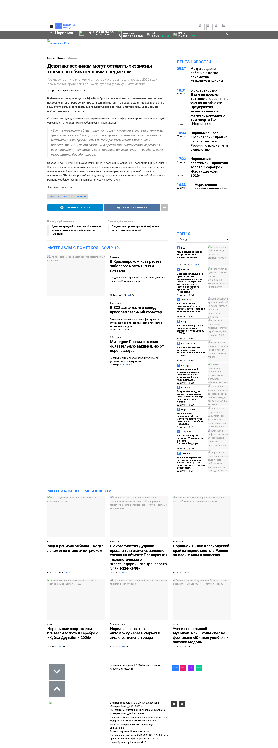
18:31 (181, 90)
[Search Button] (39, 99)
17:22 (181, 159)
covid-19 (54, 196)
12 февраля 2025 (118, 295)
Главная (51, 58)
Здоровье (186, 432)
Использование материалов (32, 55)
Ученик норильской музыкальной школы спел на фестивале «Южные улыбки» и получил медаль (188, 374)
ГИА (65, 196)
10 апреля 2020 (54, 90)
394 (192, 360)
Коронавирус (79, 196)
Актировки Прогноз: (133, 34)
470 (192, 295)
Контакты (29, 47)
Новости (61, 58)
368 (192, 383)
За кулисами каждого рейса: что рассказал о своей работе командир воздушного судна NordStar (190, 396)
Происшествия (189, 343)
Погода (28, 60)
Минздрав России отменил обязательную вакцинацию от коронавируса (137, 346)
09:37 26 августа (185, 265)
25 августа (182, 295)
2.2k (132, 295)
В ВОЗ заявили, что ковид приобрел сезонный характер (136, 309)
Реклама (28, 44)
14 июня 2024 (116, 329)
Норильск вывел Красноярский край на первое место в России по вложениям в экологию (209, 141)
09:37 (181, 69)
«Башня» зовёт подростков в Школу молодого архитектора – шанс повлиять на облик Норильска (190, 418)
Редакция (29, 41)
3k (127, 329)
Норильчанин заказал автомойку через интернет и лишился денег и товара (191, 351)
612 (192, 317)
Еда (179, 81)
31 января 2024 (117, 364)
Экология (182, 150)
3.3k (130, 364)
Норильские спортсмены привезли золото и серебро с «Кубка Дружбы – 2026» (209, 167)
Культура (186, 365)
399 (192, 405)
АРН (18, 73)
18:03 (181, 133)
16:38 (181, 185)
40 (198, 265)
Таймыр (31, 67)
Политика (29, 50)
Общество (72, 58)
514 (192, 471)
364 (192, 338)
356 (192, 449)
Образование (32, 78)
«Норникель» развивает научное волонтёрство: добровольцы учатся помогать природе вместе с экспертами (191, 462)
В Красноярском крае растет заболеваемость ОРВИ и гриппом (135, 266)
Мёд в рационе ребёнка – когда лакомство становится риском (206, 75)
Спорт (180, 176)
